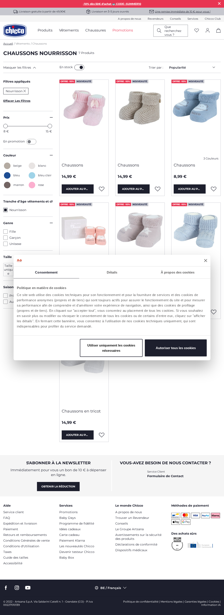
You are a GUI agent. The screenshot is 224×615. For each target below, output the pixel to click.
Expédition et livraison (20, 523)
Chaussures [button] (95, 30)
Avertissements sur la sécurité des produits (138, 537)
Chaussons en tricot (81, 411)
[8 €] (5, 126)
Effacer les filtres (16, 100)
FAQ (6, 518)
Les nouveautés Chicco (76, 546)
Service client (13, 512)
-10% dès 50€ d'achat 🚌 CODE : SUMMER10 (112, 3)
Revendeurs (155, 18)
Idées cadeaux (69, 529)
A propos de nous (129, 18)
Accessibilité (12, 563)
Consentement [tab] (46, 272)
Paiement (10, 529)
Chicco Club (213, 18)
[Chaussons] (84, 119)
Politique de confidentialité (140, 601)
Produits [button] (45, 30)
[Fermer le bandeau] (205, 260)
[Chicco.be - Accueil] (14, 30)
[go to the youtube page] (27, 588)
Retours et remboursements (25, 535)
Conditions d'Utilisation (21, 546)
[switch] (79, 67)
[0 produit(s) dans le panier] (217, 34)
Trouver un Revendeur (132, 518)
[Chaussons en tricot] (84, 365)
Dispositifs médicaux (131, 550)
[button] (30, 67)
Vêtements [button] (69, 30)
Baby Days (67, 518)
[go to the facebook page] (6, 588)
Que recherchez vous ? (172, 31)
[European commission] (200, 544)
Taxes (7, 552)
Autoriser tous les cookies (176, 348)
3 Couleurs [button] (210, 158)
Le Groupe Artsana (129, 529)
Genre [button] (8, 223)
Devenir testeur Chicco (76, 552)
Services (192, 18)
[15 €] (50, 126)
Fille (12, 232)
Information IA (211, 604)
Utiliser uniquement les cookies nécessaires (111, 347)
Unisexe (15, 244)
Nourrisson (17, 210)
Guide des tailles (15, 558)
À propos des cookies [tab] (177, 272)
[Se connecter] (207, 30)
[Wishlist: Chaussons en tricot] (101, 435)
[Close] (219, 3)
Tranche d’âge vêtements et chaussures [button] (28, 201)
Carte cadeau (69, 535)
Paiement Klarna (72, 540)
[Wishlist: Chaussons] (101, 189)
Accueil (8, 43)
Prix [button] (6, 118)
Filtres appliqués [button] (16, 81)
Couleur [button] (9, 155)
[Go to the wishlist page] (196, 30)
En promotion (14, 141)
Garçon (15, 238)
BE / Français (110, 588)
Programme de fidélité (76, 523)
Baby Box (66, 558)
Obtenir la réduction (58, 486)
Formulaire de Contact (165, 476)
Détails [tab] (112, 272)
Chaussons (72, 165)
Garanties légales (195, 601)
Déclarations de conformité (136, 544)
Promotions (68, 512)
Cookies (214, 601)
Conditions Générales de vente (26, 540)
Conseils (175, 18)
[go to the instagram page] (16, 588)
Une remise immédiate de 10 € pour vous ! (182, 11)
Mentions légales (171, 601)
